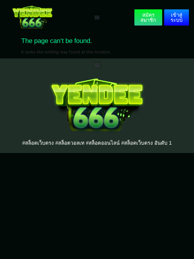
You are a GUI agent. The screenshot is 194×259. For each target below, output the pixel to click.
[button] (97, 17)
